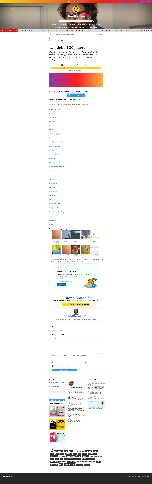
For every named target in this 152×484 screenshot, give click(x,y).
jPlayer (51, 125)
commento (83, 298)
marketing (85, 456)
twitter (88, 461)
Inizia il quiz (61, 284)
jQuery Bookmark (54, 158)
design (57, 453)
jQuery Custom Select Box (57, 166)
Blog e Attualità (58, 451)
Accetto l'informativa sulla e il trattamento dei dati (69, 281)
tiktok (83, 461)
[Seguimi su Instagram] (75, 70)
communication (81, 451)
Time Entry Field (54, 117)
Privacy (123, 476)
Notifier (51, 129)
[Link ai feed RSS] (10, 480)
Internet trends (70, 456)
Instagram (61, 456)
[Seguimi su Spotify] (79, 70)
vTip (50, 113)
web (61, 465)
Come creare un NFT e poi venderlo (66, 241)
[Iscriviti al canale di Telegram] (3, 480)
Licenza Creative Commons (27, 481)
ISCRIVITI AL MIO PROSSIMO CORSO (76, 305)
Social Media (71, 27)
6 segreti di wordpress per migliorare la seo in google (62, 34)
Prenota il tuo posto (76, 30)
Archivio (148, 476)
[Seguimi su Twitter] (80, 70)
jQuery (79, 456)
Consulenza (144, 476)
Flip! (50, 199)
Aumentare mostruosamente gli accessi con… (57, 241)
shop (76, 319)
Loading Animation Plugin (57, 212)
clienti (70, 451)
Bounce (51, 224)
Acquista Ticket (25, 30)
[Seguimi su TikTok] (77, 70)
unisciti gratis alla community (83, 300)
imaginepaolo (53, 456)
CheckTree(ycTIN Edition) (57, 142)
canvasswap (53, 216)
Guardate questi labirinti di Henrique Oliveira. (76, 255)
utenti (93, 461)
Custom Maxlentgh (55, 154)
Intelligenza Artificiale (92, 27)
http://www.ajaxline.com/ (58, 106)
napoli (95, 456)
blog (51, 451)
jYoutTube (52, 187)
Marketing (64, 27)
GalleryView (52, 195)
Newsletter (139, 476)
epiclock (51, 175)
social (84, 459)
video (98, 461)
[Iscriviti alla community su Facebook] (74, 70)
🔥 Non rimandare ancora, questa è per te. (76, 68)
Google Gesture (66, 254)
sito (79, 459)
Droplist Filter (53, 183)
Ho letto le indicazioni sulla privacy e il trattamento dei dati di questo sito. (56, 396)
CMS (75, 451)
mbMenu (52, 179)
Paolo (76, 16)
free (80, 453)
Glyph (51, 138)
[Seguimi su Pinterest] (81, 70)
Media (91, 456)
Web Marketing (79, 464)
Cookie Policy (127, 476)
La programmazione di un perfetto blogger (85, 255)
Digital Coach (57, 27)
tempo (79, 461)
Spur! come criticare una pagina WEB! (95, 255)
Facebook (68, 453)
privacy (69, 281)
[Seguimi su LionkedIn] (78, 70)
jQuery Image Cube (55, 203)
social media (63, 461)
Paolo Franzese (66, 64)
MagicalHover (53, 220)
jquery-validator (54, 208)
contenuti (89, 451)
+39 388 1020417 (147, 1)
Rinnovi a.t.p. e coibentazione (76, 241)
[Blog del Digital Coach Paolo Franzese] (76, 12)
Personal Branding (80, 27)
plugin (100, 456)
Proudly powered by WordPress (7, 481)
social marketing (54, 461)
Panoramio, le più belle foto (56, 255)
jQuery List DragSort (55, 146)
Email (50, 390)
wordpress (87, 464)
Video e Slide (53, 464)
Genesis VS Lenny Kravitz (94, 241)
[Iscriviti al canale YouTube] (76, 70)
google (91, 453)
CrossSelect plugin (55, 109)
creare (95, 451)
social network (72, 461)
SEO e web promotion (70, 459)
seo (62, 459)
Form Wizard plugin (55, 162)
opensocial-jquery (54, 134)
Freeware (85, 453)
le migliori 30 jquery (59, 40)
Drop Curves (53, 191)
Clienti (132, 476)
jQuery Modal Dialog (55, 171)
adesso (70, 422)
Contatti (135, 476)
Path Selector (53, 121)
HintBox (51, 150)
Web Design (73, 64)
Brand (65, 451)
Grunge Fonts (99, 34)
